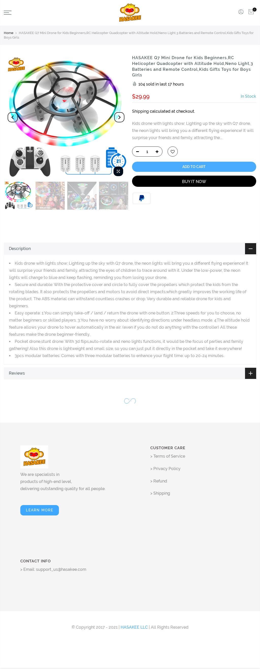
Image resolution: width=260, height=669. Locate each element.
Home (8, 33)
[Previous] (13, 117)
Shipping (140, 111)
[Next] (119, 117)
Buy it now (194, 181)
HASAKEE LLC (134, 627)
